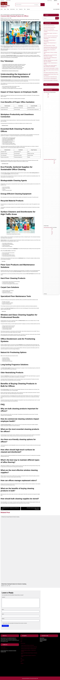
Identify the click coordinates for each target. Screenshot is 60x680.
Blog (8, 9)
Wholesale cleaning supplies (7, 20)
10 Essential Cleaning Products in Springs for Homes (28, 656)
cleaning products (6, 389)
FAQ (24, 9)
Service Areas (12, 9)
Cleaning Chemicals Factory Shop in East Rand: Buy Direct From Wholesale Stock (50, 48)
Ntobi (9, 585)
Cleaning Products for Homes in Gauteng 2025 (50, 53)
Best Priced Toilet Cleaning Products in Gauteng (50, 43)
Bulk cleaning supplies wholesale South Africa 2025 (51, 70)
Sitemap (41, 641)
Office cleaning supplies (31, 19)
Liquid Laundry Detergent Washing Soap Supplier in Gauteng (50, 58)
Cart (16, 9)
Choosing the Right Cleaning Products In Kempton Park (29, 653)
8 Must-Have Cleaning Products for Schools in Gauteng (13, 584)
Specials (28, 9)
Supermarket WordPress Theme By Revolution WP (30, 678)
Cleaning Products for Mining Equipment (50, 78)
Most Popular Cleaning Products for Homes (51, 72)
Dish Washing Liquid (5, 163)
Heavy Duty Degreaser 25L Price (49, 25)
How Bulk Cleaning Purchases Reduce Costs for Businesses (51, 75)
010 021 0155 (57, 9)
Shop (5, 9)
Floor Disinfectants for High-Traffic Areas (50, 76)
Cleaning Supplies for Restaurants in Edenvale (49, 50)
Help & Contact (8, 0)
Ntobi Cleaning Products (5, 6)
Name (3, 609)
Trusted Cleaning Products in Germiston (27, 645)
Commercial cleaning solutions (23, 19)
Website (3, 618)
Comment (3, 597)
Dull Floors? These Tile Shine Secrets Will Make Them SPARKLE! (50, 61)
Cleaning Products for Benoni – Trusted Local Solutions (28, 651)
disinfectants (15, 248)
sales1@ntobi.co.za (4, 648)
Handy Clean (4, 311)
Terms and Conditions (43, 639)
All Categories (36, 4)
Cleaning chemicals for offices (15, 19)
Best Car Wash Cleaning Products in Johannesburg (49, 41)
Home (2, 9)
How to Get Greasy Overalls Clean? (49, 27)
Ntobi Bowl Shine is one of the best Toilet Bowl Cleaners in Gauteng (50, 55)
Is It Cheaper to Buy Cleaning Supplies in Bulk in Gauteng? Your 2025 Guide (50, 66)
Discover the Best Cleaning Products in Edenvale (29, 646)
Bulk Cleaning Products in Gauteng (49, 45)
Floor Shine (3, 261)
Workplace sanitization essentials (16, 20)
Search (42, 4)
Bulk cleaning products (7, 19)
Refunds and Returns (43, 640)
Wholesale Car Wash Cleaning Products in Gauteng (50, 63)
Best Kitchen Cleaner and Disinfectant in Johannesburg (50, 38)
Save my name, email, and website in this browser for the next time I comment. (15, 623)
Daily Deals (2, 0)
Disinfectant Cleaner (5, 125)
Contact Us (20, 9)
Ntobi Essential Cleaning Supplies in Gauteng (51, 68)
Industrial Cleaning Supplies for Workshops (51, 80)
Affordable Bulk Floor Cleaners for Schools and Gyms (10, 70)
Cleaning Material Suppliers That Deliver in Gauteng (50, 34)
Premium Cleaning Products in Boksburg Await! (28, 648)
